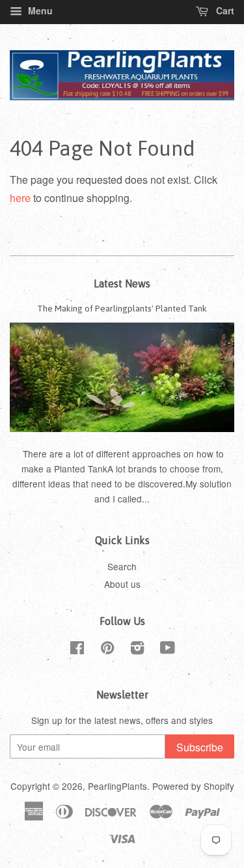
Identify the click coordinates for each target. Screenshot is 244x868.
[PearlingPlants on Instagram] (137, 649)
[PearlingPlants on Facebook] (77, 649)
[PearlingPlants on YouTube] (167, 649)
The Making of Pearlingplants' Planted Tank (122, 308)
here (20, 197)
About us (122, 583)
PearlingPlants (117, 785)
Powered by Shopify (193, 785)
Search (122, 566)
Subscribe (199, 747)
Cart (223, 10)
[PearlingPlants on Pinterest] (107, 649)
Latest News (122, 283)
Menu (39, 10)
